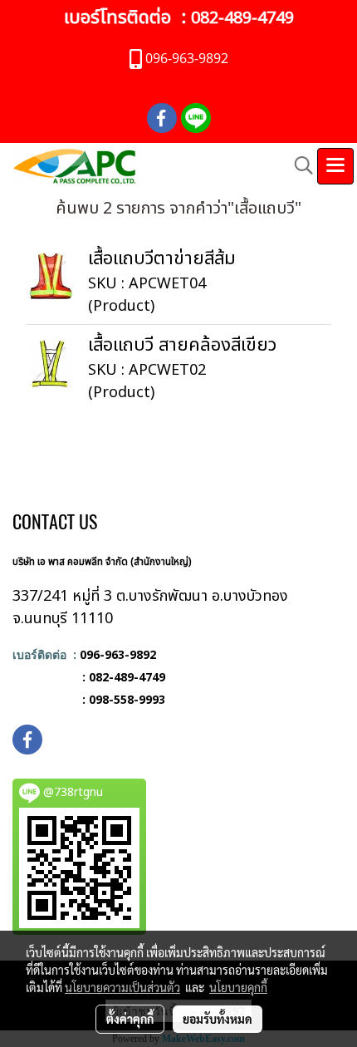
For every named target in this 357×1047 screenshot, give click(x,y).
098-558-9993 (127, 699)
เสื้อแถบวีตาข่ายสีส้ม (162, 259)
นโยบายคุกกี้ (238, 987)
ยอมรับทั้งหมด (217, 1018)
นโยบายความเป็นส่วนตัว (122, 987)
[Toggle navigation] (335, 166)
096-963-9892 (118, 654)
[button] (298, 165)
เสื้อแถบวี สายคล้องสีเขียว (182, 345)
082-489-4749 (242, 18)
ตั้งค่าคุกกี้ (130, 1018)
